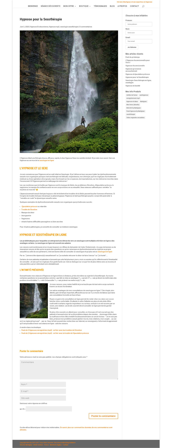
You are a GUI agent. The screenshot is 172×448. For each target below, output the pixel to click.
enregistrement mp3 (133, 98)
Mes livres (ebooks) (132, 104)
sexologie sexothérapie (69, 27)
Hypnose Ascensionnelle (135, 66)
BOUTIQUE (83, 6)
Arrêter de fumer (131, 95)
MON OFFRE (68, 6)
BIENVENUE (33, 6)
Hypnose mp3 (54, 27)
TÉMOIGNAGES (100, 6)
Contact (65, 445)
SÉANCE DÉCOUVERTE (50, 6)
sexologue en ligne (46, 160)
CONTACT (134, 6)
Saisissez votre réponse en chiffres (33, 403)
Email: (128, 37)
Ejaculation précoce (29, 206)
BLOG (112, 6)
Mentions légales (56, 445)
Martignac (143, 101)
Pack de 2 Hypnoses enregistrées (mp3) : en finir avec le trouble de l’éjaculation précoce (55, 333)
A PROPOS (122, 6)
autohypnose (144, 95)
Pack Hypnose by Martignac (135, 111)
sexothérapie (130, 114)
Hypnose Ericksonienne (39, 27)
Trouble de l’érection (29, 209)
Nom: (128, 29)
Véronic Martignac (26, 445)
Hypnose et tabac (132, 101)
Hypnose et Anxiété (133, 86)
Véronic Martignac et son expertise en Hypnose (134, 2)
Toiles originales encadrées (135, 117)
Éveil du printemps (133, 57)
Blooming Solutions (69, 442)
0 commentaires (85, 27)
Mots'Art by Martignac (133, 108)
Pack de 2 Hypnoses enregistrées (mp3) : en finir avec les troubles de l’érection (51, 330)
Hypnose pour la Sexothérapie (137, 77)
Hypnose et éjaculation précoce (138, 74)
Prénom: (129, 20)
